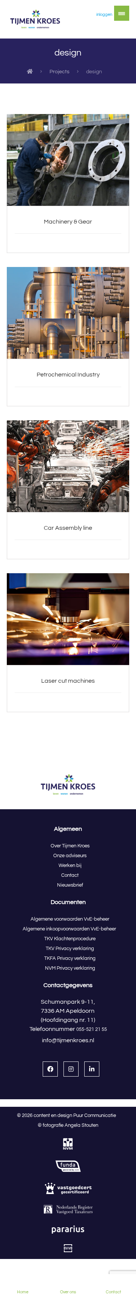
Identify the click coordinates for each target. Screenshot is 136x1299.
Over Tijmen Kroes (70, 846)
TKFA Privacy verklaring (70, 958)
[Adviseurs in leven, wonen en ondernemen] (35, 19)
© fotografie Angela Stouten (68, 1125)
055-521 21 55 (91, 1029)
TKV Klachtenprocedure (70, 938)
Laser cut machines (68, 681)
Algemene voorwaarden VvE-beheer (70, 919)
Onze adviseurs (70, 855)
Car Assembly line (68, 528)
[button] (121, 13)
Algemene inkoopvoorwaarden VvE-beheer (70, 929)
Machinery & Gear (68, 222)
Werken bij (70, 865)
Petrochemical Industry (68, 375)
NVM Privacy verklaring (70, 968)
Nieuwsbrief (70, 885)
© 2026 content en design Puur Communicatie (68, 1115)
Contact (70, 875)
